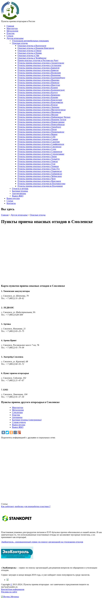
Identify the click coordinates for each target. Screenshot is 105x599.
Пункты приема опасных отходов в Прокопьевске (41, 132)
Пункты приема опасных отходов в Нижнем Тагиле (42, 119)
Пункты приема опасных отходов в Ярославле (39, 181)
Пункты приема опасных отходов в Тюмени (38, 166)
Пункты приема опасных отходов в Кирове (38, 97)
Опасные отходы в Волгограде (32, 45)
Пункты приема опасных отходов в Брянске (38, 70)
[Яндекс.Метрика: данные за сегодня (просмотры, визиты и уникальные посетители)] (10, 596)
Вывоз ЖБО (17, 196)
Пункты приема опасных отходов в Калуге (38, 92)
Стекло (10, 36)
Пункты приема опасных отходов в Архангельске (41, 63)
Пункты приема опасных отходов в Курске (38, 105)
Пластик (10, 33)
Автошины (17, 417)
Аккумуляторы (19, 193)
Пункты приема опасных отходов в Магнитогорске (42, 110)
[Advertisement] (52, 472)
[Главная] (10, 19)
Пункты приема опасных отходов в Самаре (38, 139)
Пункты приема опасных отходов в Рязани (37, 134)
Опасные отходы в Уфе (28, 55)
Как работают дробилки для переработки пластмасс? (25, 506)
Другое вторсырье (15, 38)
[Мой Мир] (15, 432)
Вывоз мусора (13, 198)
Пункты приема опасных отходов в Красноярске (40, 102)
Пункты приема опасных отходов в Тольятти (39, 159)
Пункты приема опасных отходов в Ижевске (38, 82)
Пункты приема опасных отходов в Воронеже (39, 75)
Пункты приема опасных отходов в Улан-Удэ (39, 169)
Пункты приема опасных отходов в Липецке (38, 107)
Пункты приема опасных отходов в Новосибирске (41, 124)
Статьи (10, 201)
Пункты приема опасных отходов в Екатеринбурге (41, 78)
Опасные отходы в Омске (29, 50)
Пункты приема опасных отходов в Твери (37, 156)
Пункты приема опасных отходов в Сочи (37, 149)
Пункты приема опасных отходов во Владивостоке (41, 183)
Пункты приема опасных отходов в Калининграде (41, 90)
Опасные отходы (20, 43)
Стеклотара (17, 412)
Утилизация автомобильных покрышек (30, 41)
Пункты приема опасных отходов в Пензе (37, 129)
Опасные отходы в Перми (30, 53)
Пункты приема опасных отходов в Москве (38, 114)
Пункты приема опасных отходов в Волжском (39, 73)
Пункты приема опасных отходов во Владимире (40, 186)
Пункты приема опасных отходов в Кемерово (39, 95)
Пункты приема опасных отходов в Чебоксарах (40, 176)
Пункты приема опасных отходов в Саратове (39, 142)
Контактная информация (12, 589)
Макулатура (12, 28)
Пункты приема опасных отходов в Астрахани (39, 65)
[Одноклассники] (11, 432)
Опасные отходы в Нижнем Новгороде (36, 48)
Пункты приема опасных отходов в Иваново (38, 80)
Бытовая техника (20, 191)
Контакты (11, 203)
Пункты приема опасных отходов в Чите (37, 178)
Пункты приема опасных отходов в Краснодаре (40, 100)
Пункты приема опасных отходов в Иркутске (39, 85)
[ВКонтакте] (3, 432)
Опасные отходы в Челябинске (32, 58)
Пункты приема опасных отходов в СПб (36, 137)
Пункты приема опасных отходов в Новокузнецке (41, 122)
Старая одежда (19, 422)
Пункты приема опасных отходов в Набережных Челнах (44, 117)
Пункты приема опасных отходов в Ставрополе (40, 151)
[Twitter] (7, 432)
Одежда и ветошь (20, 188)
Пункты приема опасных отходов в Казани (38, 87)
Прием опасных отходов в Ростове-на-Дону (38, 60)
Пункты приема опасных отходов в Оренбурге (39, 127)
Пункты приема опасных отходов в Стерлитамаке (41, 154)
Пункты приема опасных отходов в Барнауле (38, 68)
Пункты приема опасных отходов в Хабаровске (40, 174)
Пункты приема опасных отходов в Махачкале (39, 112)
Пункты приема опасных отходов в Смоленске (39, 146)
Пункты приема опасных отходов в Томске (38, 161)
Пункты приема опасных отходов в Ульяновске (40, 171)
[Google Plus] (19, 432)
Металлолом (12, 31)
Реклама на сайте (9, 592)
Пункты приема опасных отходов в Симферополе (41, 144)
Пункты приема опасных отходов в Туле (36, 164)
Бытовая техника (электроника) (27, 420)
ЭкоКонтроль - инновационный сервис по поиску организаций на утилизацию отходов (42, 542)
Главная (10, 26)
